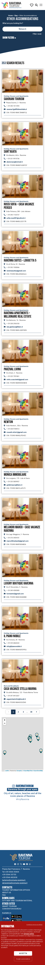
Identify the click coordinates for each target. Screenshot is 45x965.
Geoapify (19, 770)
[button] (36, 5)
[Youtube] (23, 864)
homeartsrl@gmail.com (15, 594)
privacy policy (29, 934)
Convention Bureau (11, 909)
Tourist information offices (16, 890)
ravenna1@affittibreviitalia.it (17, 109)
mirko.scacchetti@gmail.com (17, 380)
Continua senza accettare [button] (34, 924)
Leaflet (7, 770)
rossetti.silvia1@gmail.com (17, 432)
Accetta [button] (23, 953)
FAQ (4, 895)
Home (10, 16)
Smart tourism (9, 906)
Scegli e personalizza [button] (23, 959)
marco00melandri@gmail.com (18, 541)
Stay (16, 16)
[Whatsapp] (29, 864)
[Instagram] (18, 864)
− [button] (4, 723)
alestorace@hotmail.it (15, 162)
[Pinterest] (26, 864)
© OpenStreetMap (38, 770)
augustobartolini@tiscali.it (16, 699)
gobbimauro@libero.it (14, 485)
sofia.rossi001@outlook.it (16, 218)
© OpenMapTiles (27, 770)
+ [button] (4, 720)
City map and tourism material (17, 900)
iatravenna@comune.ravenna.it (14, 883)
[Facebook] (15, 864)
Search (23, 29)
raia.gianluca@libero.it (15, 327)
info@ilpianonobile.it (14, 646)
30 (31, 712)
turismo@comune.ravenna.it (14, 880)
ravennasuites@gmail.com (16, 271)
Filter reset (37, 34)
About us (6, 892)
